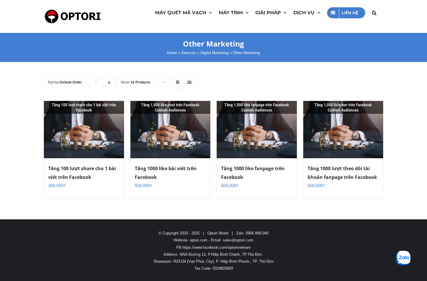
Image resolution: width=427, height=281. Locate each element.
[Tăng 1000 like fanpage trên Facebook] (257, 129)
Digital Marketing (214, 53)
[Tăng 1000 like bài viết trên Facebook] (170, 129)
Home (172, 53)
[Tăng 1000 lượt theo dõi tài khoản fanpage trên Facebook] (343, 129)
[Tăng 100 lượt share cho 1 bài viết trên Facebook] (84, 129)
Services (188, 53)
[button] (374, 12)
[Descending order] (109, 82)
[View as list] (189, 82)
